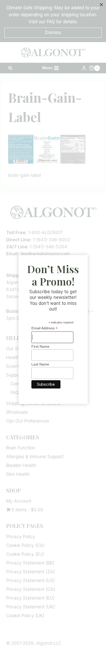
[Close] (101, 4)
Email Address (44, 328)
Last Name (40, 364)
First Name (40, 346)
